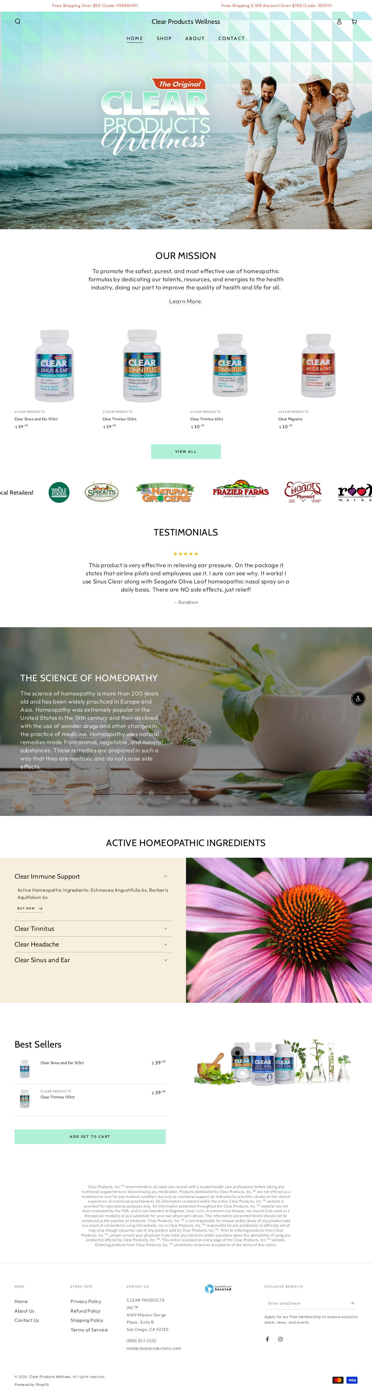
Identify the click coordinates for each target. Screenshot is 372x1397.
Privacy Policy (86, 1301)
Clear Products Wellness (50, 1376)
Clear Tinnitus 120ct (58, 1097)
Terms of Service (89, 1330)
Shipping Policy (87, 1320)
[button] (17, 21)
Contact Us (27, 1320)
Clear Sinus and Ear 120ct (62, 1063)
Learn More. (186, 301)
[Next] (304, 578)
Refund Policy (86, 1311)
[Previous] (68, 578)
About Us (25, 1311)
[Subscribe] (354, 1303)
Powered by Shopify (32, 1384)
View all (186, 451)
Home (21, 1301)
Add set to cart (90, 1136)
